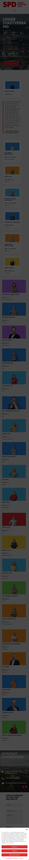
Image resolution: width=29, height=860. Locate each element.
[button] (27, 829)
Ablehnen (14, 851)
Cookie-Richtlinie (9, 858)
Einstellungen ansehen (14, 855)
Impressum (21, 858)
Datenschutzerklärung (9, 842)
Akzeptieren (14, 847)
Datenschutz (15, 858)
